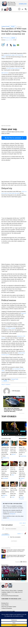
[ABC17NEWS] (9, 9)
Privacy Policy (13, 590)
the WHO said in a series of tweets (14, 68)
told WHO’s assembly (11, 328)
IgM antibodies (4, 72)
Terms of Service (5, 590)
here (8, 517)
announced (23, 313)
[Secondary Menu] (3, 9)
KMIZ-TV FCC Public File (13, 592)
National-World (14, 379)
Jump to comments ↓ (6, 384)
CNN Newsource (6, 37)
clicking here (12, 513)
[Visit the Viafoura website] (23, 561)
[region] (14, 543)
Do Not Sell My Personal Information (10, 595)
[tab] (5, 534)
